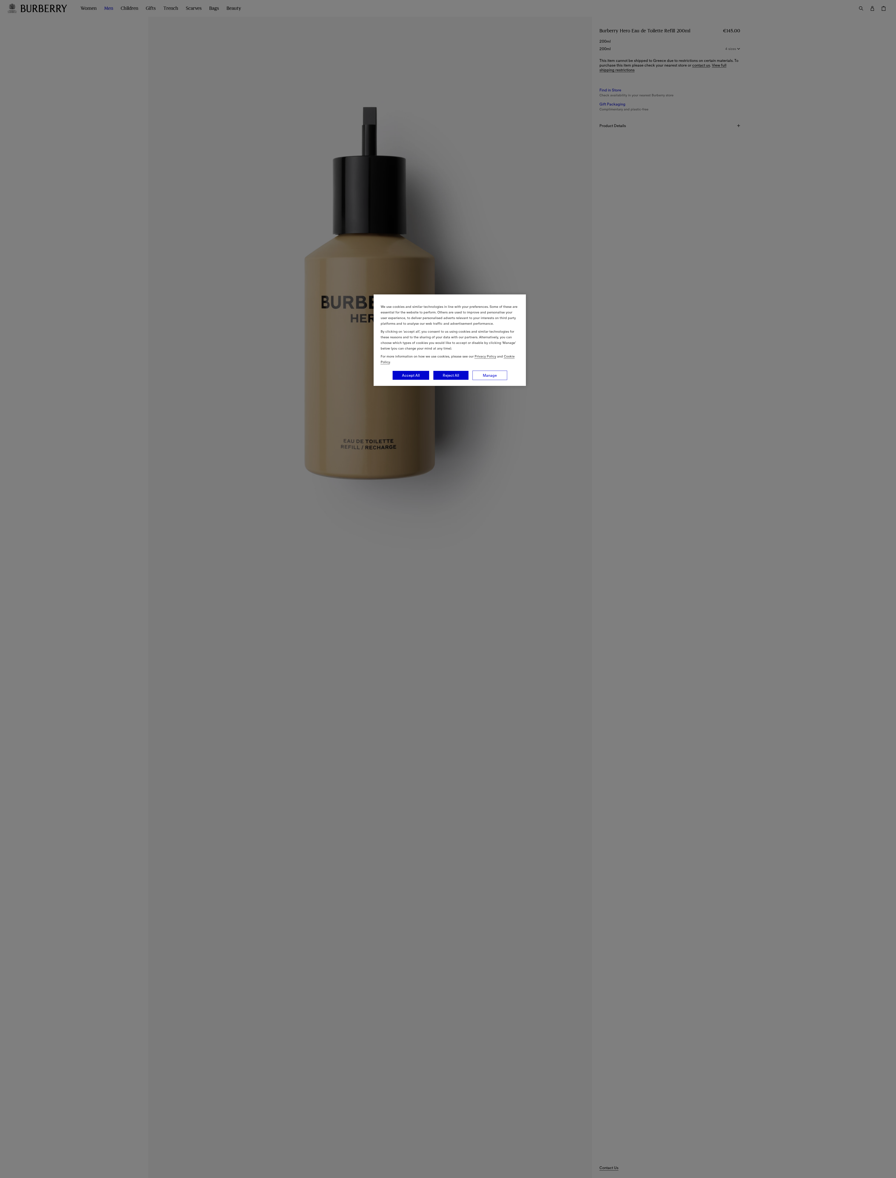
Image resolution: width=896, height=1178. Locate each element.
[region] (450, 340)
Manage (490, 375)
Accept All (411, 375)
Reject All (451, 375)
